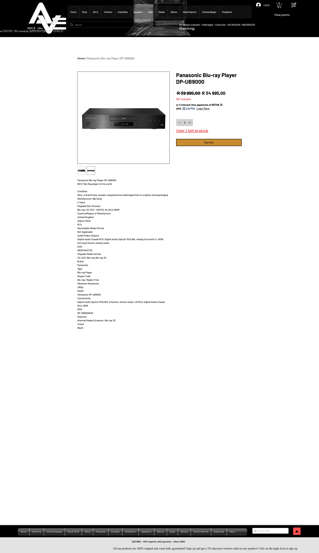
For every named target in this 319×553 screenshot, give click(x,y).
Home (81, 58)
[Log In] (256, 4)
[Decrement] (179, 122)
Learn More (203, 108)
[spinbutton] (185, 122)
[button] (279, 5)
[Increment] (190, 122)
